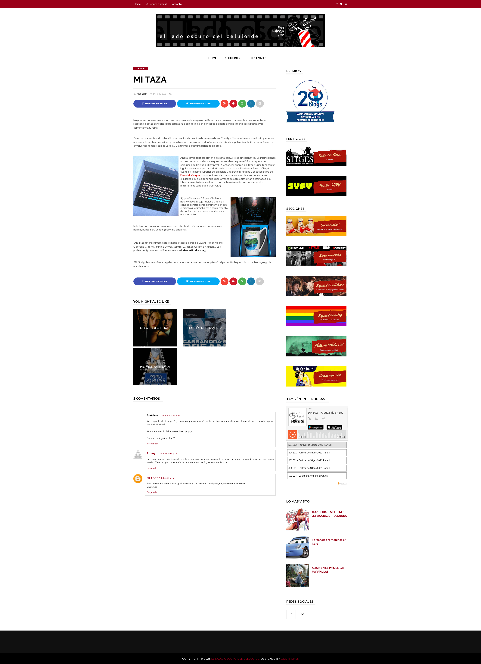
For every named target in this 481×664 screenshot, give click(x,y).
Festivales (258, 58)
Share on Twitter (200, 103)
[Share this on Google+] (224, 104)
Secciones (232, 58)
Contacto (176, 3)
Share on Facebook (156, 103)
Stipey (151, 453)
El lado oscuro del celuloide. (236, 658)
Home (137, 3)
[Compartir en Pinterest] (260, 104)
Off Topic (141, 68)
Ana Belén (142, 93)
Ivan (149, 477)
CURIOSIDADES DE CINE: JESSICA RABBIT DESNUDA (329, 514)
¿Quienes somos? (156, 3)
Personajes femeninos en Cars (329, 541)
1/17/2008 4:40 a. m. (163, 478)
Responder (152, 443)
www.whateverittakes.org (189, 250)
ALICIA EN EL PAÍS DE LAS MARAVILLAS (328, 569)
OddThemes (290, 658)
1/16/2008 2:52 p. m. (170, 415)
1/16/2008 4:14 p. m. (167, 453)
